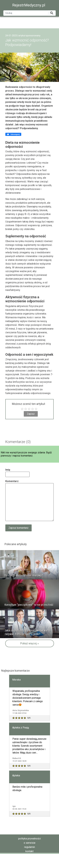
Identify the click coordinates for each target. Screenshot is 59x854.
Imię (7, 469)
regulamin (29, 847)
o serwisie (29, 842)
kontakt (29, 851)
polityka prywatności (29, 838)
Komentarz (12, 481)
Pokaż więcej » (29, 643)
